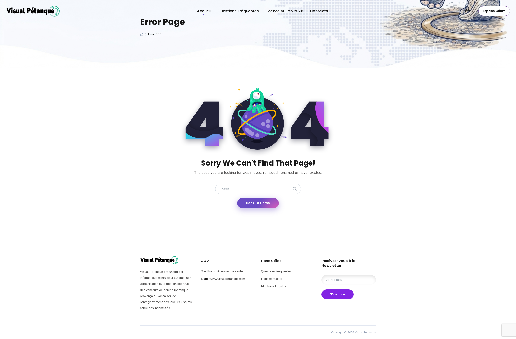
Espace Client (494, 11)
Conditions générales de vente (222, 271)
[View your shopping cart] (467, 11)
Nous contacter (271, 279)
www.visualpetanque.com (227, 279)
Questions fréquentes (276, 271)
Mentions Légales (273, 286)
